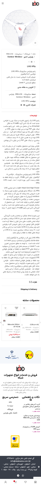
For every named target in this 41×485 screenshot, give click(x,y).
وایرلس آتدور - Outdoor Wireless (20, 57)
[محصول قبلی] (34, 61)
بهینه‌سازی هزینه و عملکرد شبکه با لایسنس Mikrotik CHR (31, 417)
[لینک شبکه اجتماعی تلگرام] (21, 105)
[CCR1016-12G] (30, 314)
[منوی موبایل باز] (3, 3)
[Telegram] (18, 475)
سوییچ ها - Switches (13, 332)
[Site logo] (35, 3)
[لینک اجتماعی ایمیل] (24, 105)
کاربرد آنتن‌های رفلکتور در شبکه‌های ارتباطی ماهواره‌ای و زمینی (31, 406)
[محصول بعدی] (29, 61)
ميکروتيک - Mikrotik (14, 54)
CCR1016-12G (34, 324)
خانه (34, 54)
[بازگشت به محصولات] (31, 61)
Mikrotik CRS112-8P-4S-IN (14, 325)
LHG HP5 (25, 101)
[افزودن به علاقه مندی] (24, 308)
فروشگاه (27, 54)
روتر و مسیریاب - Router (30, 328)
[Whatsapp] (23, 475)
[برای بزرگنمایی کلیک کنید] (35, 42)
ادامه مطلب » (36, 411)
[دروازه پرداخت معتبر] (15, 441)
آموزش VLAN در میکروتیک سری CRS (31, 428)
